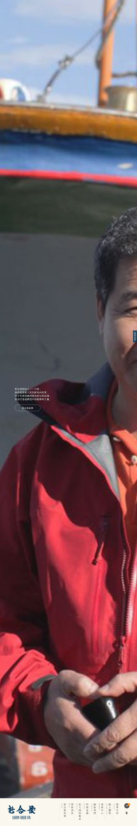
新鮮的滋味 (27, 403)
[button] (7, 399)
